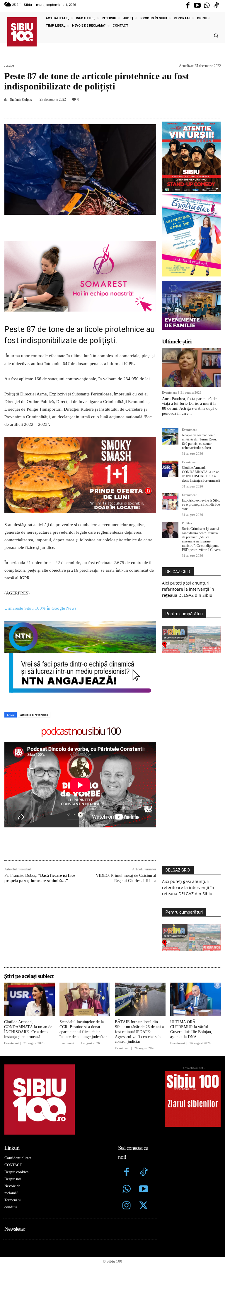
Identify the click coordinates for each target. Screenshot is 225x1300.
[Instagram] (126, 1133)
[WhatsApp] (117, 107)
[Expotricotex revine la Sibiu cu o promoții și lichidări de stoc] (170, 501)
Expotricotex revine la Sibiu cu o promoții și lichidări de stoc (201, 504)
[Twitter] (143, 1133)
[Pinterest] (104, 107)
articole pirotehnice (34, 641)
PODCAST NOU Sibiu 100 (80, 658)
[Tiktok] (216, 6)
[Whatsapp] (207, 6)
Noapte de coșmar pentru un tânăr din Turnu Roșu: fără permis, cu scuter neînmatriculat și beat (199, 441)
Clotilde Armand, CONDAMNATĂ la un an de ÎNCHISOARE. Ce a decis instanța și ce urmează (201, 474)
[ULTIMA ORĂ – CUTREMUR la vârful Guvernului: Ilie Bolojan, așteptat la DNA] (195, 926)
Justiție (9, 65)
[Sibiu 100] (22, 31)
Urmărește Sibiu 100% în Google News (40, 535)
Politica (187, 523)
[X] (90, 107)
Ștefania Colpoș (21, 99)
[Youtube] (197, 6)
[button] (216, 36)
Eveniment (169, 392)
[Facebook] (187, 6)
